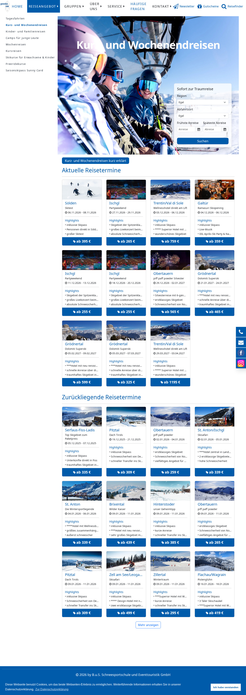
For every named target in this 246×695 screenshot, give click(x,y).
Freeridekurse (16, 64)
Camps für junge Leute (22, 38)
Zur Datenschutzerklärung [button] (51, 689)
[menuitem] (17, 6)
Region (182, 96)
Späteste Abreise (214, 123)
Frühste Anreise (187, 123)
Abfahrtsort (185, 109)
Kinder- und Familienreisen (25, 31)
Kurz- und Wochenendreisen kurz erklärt (95, 160)
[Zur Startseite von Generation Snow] (5, 6)
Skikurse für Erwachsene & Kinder (30, 57)
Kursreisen (13, 51)
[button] (183, 6)
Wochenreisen (16, 44)
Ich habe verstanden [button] (225, 687)
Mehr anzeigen (148, 625)
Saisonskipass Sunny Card (24, 70)
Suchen (202, 141)
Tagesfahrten (15, 18)
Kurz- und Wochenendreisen (26, 25)
